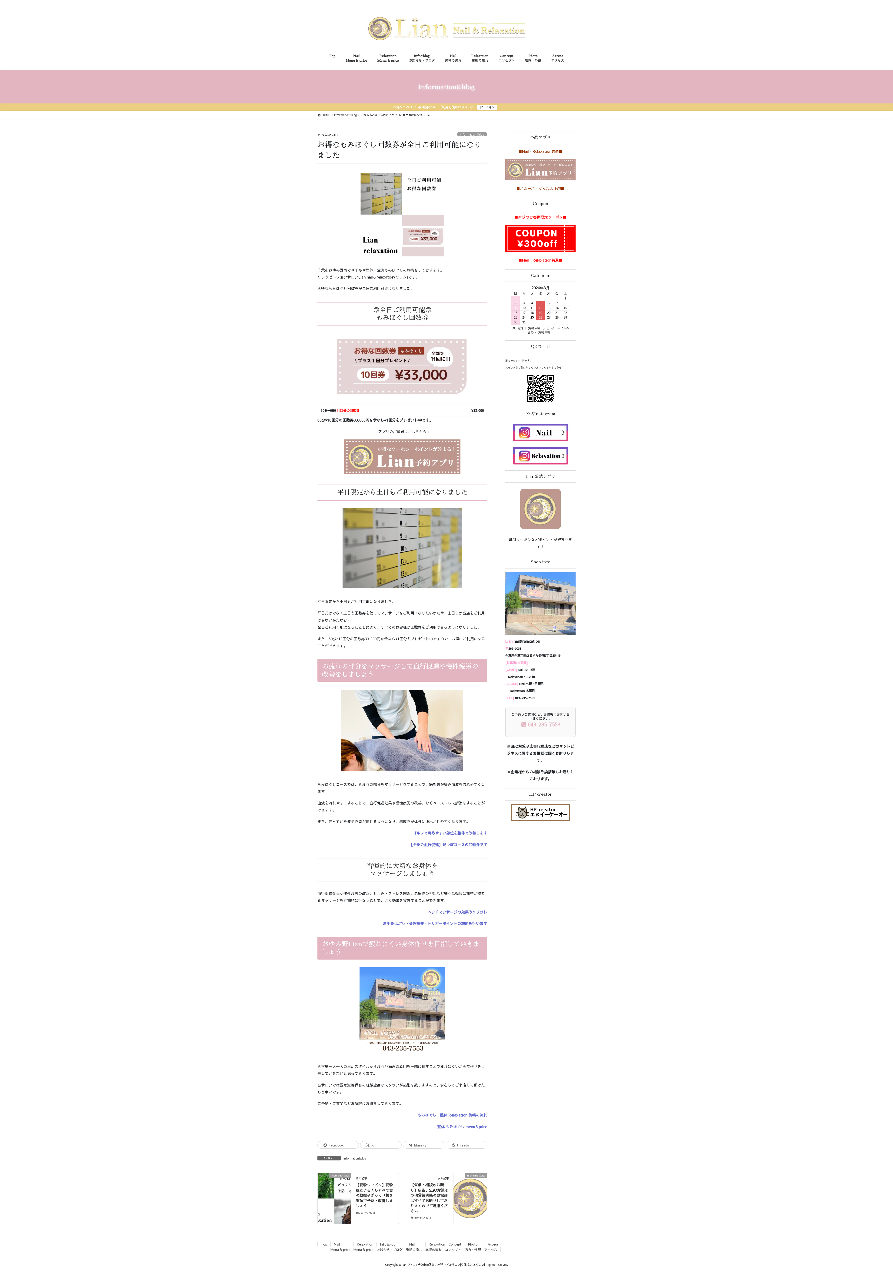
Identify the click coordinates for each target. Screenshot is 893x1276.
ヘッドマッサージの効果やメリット (457, 911)
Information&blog (472, 134)
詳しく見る (487, 107)
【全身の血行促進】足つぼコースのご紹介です (448, 844)
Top (324, 1244)
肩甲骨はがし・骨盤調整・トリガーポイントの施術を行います (435, 923)
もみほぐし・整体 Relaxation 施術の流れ (452, 1114)
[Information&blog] (334, 1190)
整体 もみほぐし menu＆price (462, 1126)
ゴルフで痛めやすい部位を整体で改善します (450, 832)
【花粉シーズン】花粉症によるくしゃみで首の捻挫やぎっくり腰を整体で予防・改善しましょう (374, 1195)
